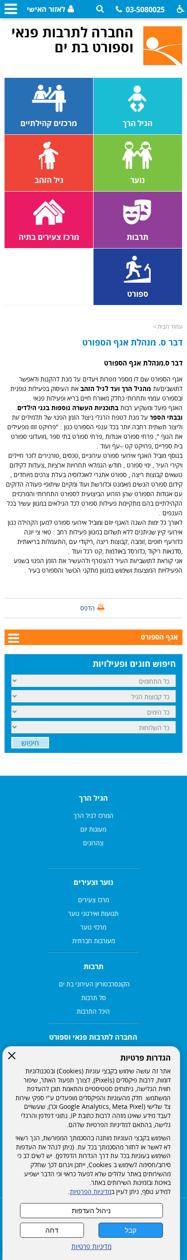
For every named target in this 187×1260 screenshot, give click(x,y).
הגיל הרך (93, 798)
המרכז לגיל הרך (93, 815)
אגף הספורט (159, 636)
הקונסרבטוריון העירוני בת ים (93, 984)
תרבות (93, 966)
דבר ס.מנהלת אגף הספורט (143, 362)
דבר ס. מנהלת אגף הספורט (132, 342)
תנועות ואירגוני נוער (93, 913)
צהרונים (93, 842)
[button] (100, 9)
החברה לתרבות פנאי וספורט (93, 1037)
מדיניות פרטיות (91, 1246)
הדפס (87, 608)
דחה (51, 1230)
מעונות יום (93, 829)
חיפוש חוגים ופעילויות (134, 664)
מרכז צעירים (93, 899)
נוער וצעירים (93, 882)
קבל (131, 1230)
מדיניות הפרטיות (90, 1192)
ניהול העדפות (91, 1210)
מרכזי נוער (93, 927)
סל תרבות (93, 997)
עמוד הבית (169, 326)
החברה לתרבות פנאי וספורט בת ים (72, 40)
